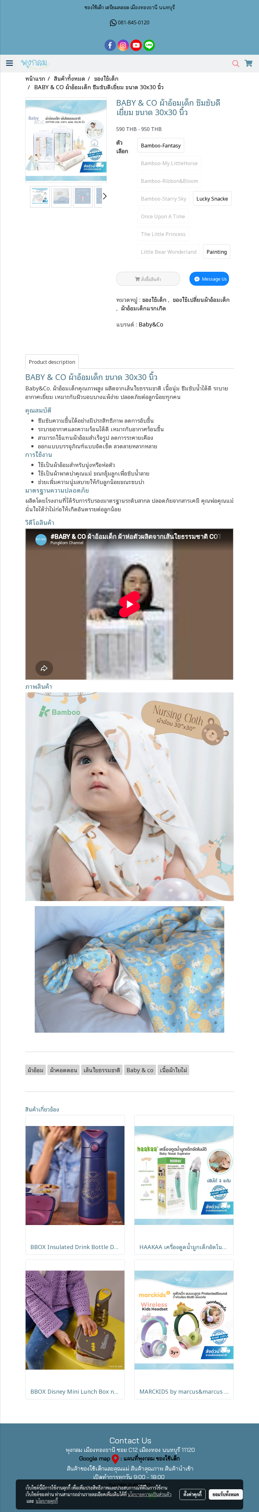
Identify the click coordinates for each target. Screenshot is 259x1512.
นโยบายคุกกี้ (47, 1501)
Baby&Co (151, 324)
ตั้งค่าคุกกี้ (193, 1494)
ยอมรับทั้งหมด (226, 1494)
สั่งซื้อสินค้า (150, 279)
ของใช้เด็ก (155, 299)
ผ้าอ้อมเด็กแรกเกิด (143, 307)
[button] (233, 63)
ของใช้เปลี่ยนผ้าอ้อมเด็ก (201, 299)
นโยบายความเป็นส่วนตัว (150, 1494)
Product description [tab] (52, 362)
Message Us (214, 278)
